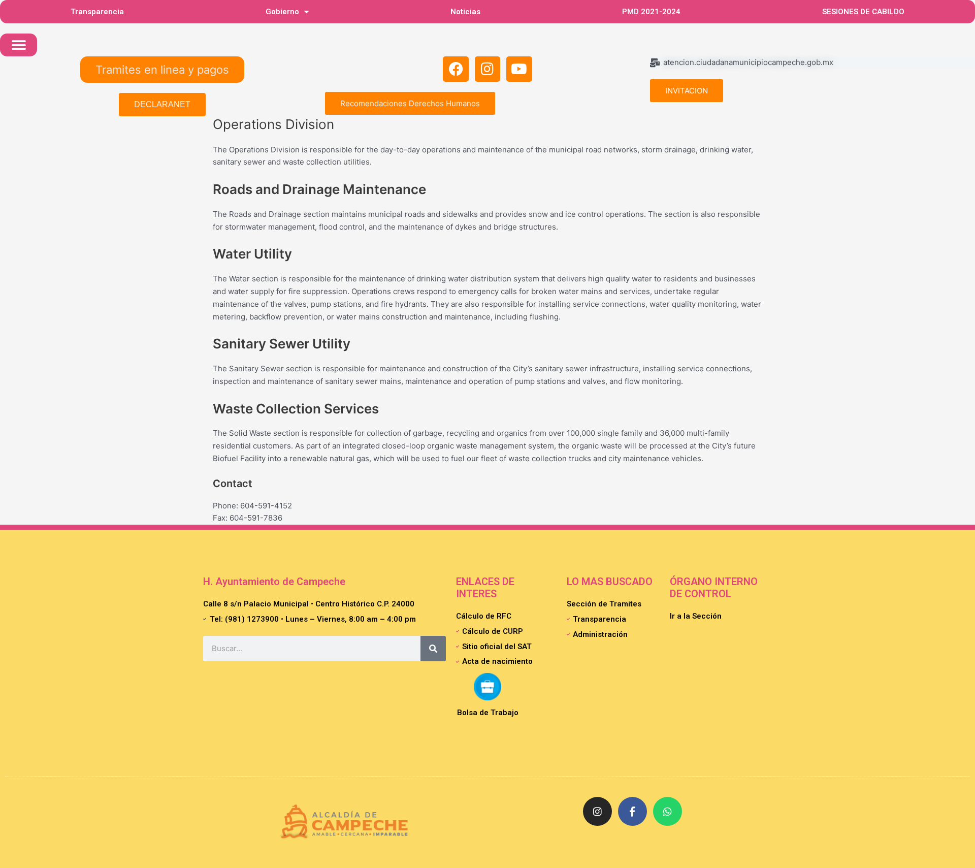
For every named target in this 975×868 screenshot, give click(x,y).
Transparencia (97, 11)
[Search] (433, 648)
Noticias (465, 11)
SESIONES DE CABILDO (863, 11)
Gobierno (282, 11)
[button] (18, 45)
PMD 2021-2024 (651, 11)
